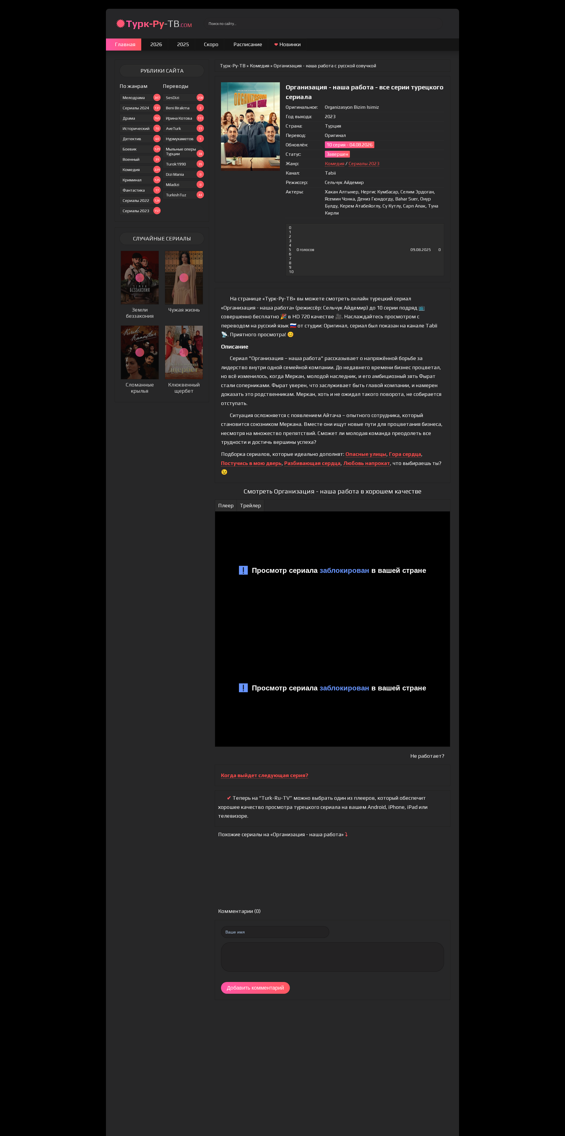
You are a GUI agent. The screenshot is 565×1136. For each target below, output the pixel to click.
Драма (141, 118)
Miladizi (183, 184)
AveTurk (184, 128)
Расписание (247, 44)
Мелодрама (141, 97)
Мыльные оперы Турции (184, 151)
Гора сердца (405, 454)
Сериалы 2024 (141, 108)
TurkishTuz (184, 195)
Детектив (141, 138)
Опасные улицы (365, 454)
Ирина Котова (184, 118)
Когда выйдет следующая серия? (264, 775)
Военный (141, 159)
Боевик (141, 149)
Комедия (141, 169)
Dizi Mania (183, 174)
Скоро (211, 44)
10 (291, 272)
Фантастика (141, 190)
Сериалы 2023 (141, 210)
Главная (125, 44)
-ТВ (159, 23)
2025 (183, 44)
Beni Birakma (183, 108)
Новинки (287, 44)
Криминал (141, 180)
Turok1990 (184, 164)
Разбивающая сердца (312, 463)
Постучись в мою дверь (251, 463)
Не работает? (427, 756)
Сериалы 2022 (141, 200)
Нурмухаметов (183, 138)
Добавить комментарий (255, 988)
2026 (156, 44)
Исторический (141, 128)
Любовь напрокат (366, 463)
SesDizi (184, 97)
